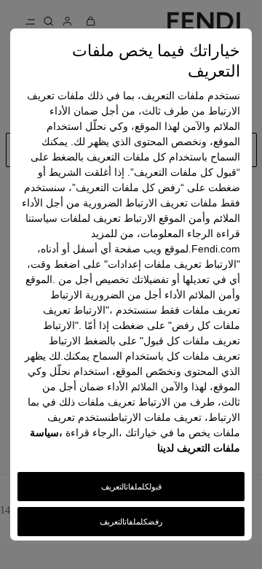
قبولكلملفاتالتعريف (131, 486)
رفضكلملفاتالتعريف (131, 521)
